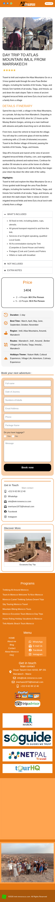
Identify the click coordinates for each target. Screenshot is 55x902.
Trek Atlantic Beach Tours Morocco (18, 623)
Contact (11, 648)
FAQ (12, 655)
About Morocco (12, 652)
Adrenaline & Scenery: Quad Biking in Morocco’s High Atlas (27, 565)
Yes (9, 436)
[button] (5, 31)
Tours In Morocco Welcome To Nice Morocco (23, 595)
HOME (12, 638)
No (16, 436)
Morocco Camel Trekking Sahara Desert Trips (23, 599)
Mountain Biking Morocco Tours (17, 609)
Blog (12, 645)
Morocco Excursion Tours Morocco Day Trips (23, 614)
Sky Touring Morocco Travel (15, 604)
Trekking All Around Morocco (16, 590)
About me (11, 641)
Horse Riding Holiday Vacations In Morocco (22, 619)
